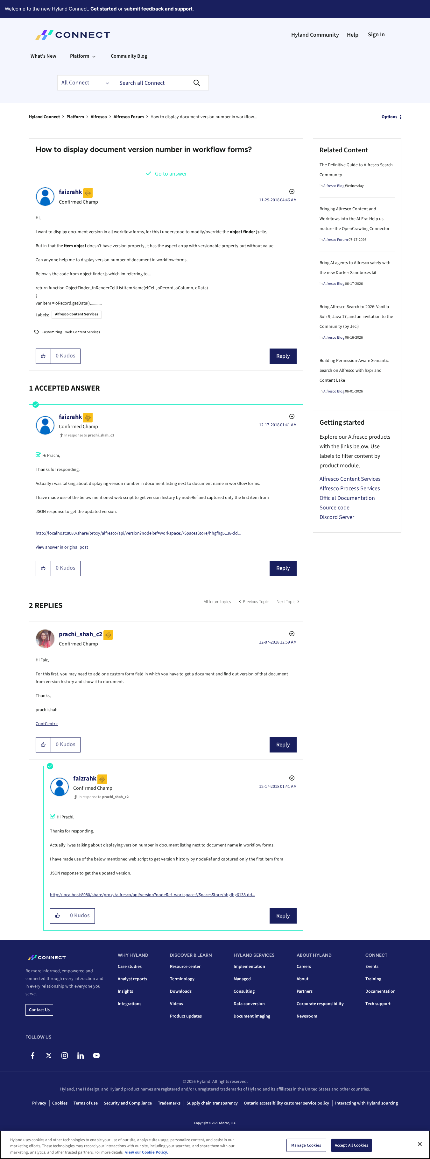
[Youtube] (96, 1055)
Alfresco (99, 117)
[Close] (420, 1144)
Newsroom (307, 1016)
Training (373, 979)
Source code (334, 508)
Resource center (185, 966)
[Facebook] (32, 1055)
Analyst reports (132, 979)
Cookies (59, 1103)
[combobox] (161, 82)
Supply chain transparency (212, 1103)
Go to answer (171, 174)
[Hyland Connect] (73, 35)
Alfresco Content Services (76, 314)
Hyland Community (315, 35)
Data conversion (249, 1004)
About (302, 979)
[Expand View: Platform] (94, 56)
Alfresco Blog (333, 186)
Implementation (249, 966)
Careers (304, 966)
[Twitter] (48, 1055)
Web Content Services (82, 332)
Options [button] (389, 117)
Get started (103, 9)
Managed (242, 979)
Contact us (39, 1010)
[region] (215, 1145)
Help (352, 35)
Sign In (376, 35)
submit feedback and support (158, 9)
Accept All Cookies (351, 1145)
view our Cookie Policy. (146, 1152)
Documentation (380, 991)
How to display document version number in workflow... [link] (204, 117)
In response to (89, 435)
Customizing (52, 332)
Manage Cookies (306, 1145)
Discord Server (337, 517)
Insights (125, 991)
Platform (75, 117)
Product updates (186, 1016)
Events (371, 966)
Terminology (182, 979)
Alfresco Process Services (350, 489)
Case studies (130, 966)
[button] (43, 356)
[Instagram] (64, 1055)
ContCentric (47, 724)
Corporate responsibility (320, 1004)
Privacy (39, 1103)
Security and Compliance (128, 1103)
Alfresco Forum (129, 117)
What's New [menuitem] (43, 56)
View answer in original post (62, 547)
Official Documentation (347, 498)
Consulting (244, 991)
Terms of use (86, 1103)
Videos (176, 1004)
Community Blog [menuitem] (129, 56)
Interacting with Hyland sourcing (366, 1103)
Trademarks (169, 1103)
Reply (283, 356)
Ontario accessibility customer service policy (286, 1103)
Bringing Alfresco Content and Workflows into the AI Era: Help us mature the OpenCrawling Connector (355, 219)
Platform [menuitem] (79, 56)
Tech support (378, 1004)
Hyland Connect (44, 117)
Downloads (181, 991)
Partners (305, 991)
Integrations (129, 1004)
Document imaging (252, 1016)
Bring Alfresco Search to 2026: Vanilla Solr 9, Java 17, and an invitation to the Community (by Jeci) (356, 317)
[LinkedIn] (80, 1055)
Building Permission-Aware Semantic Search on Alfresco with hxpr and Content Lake (354, 370)
